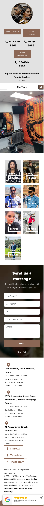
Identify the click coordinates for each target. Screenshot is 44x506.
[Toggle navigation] (3, 87)
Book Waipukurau (22, 54)
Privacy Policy (22, 352)
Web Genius (31, 479)
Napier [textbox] (22, 80)
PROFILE (14, 178)
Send (22, 343)
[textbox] (22, 484)
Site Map (8, 488)
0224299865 (9, 479)
